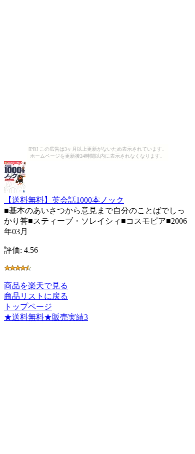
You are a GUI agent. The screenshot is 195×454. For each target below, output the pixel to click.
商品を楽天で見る (36, 285)
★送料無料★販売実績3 (46, 317)
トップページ (28, 306)
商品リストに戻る (36, 296)
